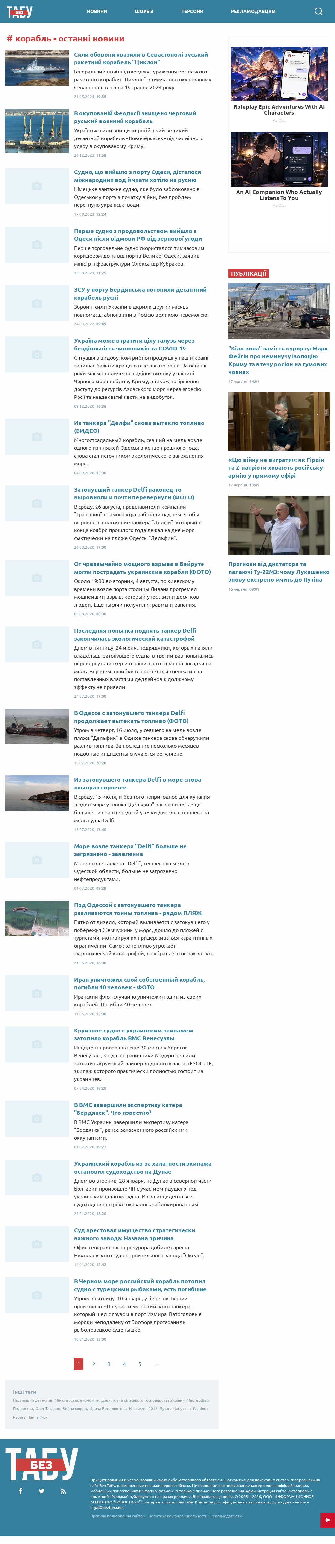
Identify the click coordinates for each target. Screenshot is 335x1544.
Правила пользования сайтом (118, 1516)
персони (192, 11)
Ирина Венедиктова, (108, 1408)
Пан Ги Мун (37, 1417)
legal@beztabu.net (107, 1507)
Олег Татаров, (48, 1408)
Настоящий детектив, (33, 1400)
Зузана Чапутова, (176, 1408)
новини (97, 11)
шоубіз (144, 11)
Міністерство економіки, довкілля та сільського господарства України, (120, 1400)
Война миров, (75, 1408)
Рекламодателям (226, 1516)
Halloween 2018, (144, 1408)
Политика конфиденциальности (178, 1516)
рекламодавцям (253, 11)
